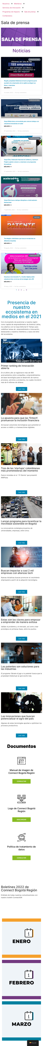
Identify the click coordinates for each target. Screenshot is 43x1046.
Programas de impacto (11, 12)
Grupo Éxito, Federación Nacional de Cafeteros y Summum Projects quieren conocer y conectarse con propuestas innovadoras (21, 162)
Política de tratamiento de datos (21, 848)
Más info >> (8, 88)
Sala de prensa (30, 12)
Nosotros (6, 4)
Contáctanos (7, 16)
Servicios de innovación (11, 8)
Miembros (18, 4)
